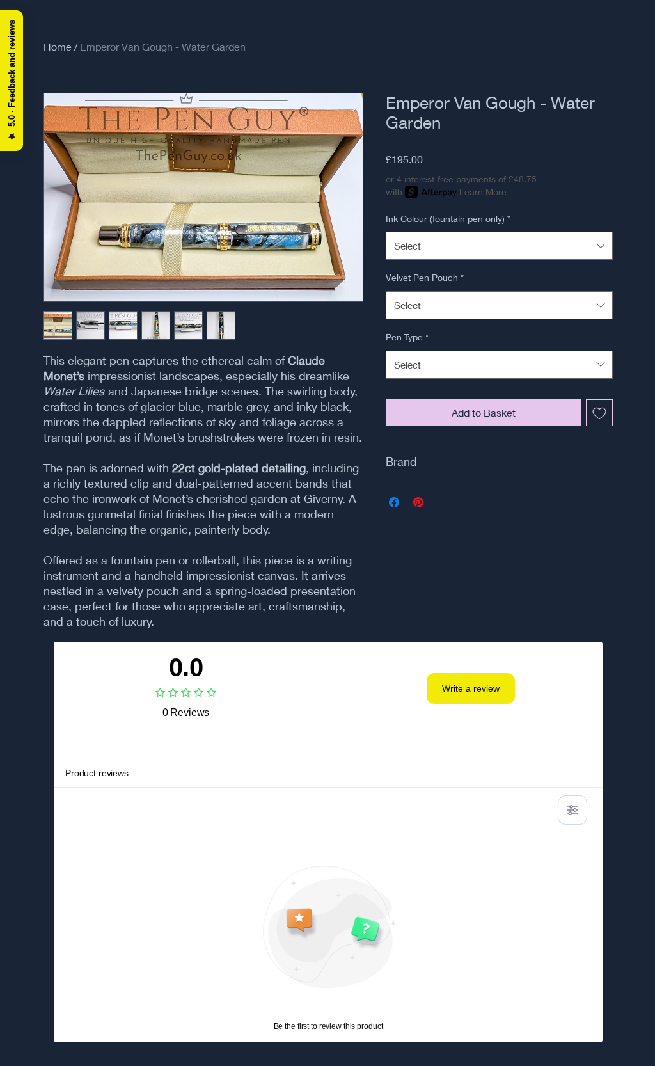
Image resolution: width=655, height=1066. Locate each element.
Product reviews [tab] (97, 773)
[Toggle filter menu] (572, 810)
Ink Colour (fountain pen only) (448, 218)
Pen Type (407, 336)
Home (57, 46)
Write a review (471, 688)
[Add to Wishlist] (599, 412)
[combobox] (499, 246)
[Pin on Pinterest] (418, 502)
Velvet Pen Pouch (425, 277)
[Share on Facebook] (394, 502)
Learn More (483, 191)
